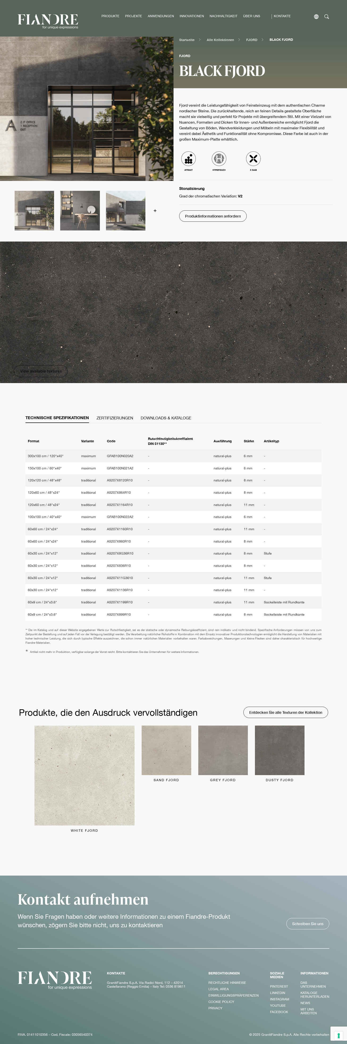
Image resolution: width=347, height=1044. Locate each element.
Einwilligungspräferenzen (233, 995)
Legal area (218, 989)
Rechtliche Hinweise (227, 983)
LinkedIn (277, 993)
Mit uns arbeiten (308, 1011)
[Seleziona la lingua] (316, 16)
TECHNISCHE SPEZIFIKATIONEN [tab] (57, 417)
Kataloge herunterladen (314, 994)
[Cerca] (326, 16)
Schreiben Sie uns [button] (307, 923)
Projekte (133, 16)
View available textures (41, 371)
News (305, 1003)
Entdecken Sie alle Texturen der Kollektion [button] (285, 712)
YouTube (278, 1005)
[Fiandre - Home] (55, 980)
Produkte (110, 16)
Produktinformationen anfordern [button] (213, 216)
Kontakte (282, 16)
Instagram (279, 999)
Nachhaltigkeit (223, 16)
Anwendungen (161, 16)
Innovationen (192, 16)
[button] (34, 210)
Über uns (251, 16)
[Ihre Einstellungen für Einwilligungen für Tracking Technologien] (338, 1035)
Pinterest (279, 986)
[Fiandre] (48, 21)
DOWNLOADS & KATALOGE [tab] (166, 418)
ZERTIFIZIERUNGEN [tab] (115, 418)
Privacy (215, 1008)
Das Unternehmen (313, 984)
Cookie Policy (221, 1002)
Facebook (279, 1012)
